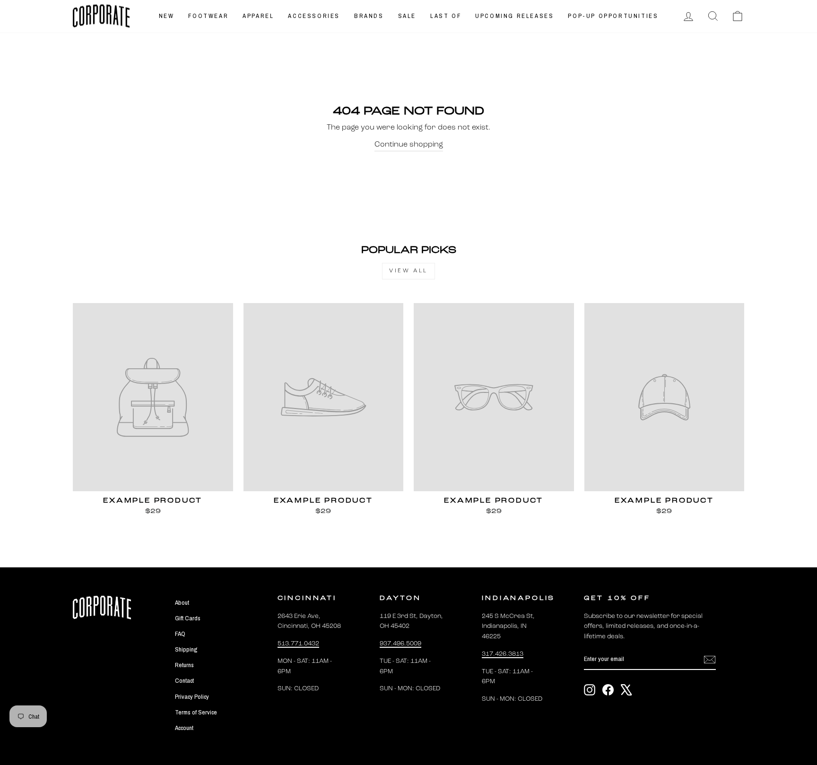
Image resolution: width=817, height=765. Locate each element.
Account (184, 727)
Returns (184, 665)
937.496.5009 (400, 644)
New (166, 16)
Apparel (258, 16)
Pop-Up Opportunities (613, 16)
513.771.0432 (298, 644)
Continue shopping (408, 144)
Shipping (186, 649)
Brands (369, 16)
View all (408, 271)
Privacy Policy (192, 696)
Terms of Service (196, 712)
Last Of (445, 16)
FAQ (180, 633)
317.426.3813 (502, 654)
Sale (407, 16)
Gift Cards (187, 618)
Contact (184, 680)
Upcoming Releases (514, 16)
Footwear (208, 16)
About (182, 602)
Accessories (314, 16)
